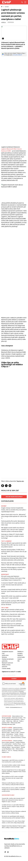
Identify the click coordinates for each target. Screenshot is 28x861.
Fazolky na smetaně (7, 729)
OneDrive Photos (17, 744)
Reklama (4, 657)
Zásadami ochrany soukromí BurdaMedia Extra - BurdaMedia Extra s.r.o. (14, 693)
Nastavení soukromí (7, 663)
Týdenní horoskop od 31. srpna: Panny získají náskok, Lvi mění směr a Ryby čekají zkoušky (13, 821)
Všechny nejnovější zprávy (14, 496)
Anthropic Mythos (6, 747)
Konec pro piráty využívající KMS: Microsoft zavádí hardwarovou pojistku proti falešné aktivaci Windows (13, 602)
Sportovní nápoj (6, 732)
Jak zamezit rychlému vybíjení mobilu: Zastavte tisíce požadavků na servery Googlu (13, 765)
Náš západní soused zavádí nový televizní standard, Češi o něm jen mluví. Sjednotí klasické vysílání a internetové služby (12, 529)
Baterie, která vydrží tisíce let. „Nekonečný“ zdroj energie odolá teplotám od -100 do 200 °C (13, 516)
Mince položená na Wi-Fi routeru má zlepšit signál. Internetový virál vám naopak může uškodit (12, 778)
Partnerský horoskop (17, 717)
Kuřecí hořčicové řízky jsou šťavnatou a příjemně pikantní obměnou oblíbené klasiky (14, 812)
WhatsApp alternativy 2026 (8, 724)
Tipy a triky (4, 607)
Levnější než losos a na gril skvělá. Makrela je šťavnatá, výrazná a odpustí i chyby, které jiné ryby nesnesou (13, 806)
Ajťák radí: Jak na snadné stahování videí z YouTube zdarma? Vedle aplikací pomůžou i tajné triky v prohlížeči (13, 632)
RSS (19, 661)
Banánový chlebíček (7, 730)
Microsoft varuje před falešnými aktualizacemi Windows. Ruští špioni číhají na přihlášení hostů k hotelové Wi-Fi (13, 578)
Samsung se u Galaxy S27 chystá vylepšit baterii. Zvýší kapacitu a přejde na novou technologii (12, 536)
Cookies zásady (6, 668)
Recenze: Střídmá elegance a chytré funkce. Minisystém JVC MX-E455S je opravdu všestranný (13, 569)
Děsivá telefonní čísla (17, 716)
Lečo (12, 735)
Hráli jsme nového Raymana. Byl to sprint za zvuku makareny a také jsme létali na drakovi (13, 783)
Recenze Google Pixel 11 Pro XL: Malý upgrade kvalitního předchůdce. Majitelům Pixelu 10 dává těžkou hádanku (14, 771)
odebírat (14, 678)
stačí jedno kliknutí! (17, 54)
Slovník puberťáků (6, 717)
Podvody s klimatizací (18, 750)
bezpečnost (5, 574)
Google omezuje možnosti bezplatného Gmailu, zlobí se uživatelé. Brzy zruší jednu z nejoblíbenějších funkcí (13, 509)
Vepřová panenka (17, 727)
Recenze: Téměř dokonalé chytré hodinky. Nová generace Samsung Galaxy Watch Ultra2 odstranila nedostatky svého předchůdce (13, 558)
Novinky (7, 6)
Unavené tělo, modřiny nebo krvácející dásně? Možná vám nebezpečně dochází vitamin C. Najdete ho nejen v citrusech (13, 800)
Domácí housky (5, 737)
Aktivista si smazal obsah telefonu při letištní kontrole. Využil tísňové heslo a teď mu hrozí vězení (14, 591)
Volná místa (5, 655)
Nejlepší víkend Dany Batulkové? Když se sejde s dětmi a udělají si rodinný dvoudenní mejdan (14, 826)
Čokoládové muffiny (18, 729)
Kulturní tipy (9, 721)
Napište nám (20, 481)
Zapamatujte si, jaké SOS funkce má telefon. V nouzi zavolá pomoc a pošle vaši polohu (13, 761)
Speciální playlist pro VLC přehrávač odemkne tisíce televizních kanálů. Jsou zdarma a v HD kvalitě (12, 625)
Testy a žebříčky (6, 541)
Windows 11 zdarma (19, 745)
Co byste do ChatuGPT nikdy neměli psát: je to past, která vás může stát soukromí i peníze (13, 584)
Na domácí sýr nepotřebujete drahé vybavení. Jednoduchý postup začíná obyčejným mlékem (13, 817)
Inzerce (20, 659)
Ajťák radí (15, 721)
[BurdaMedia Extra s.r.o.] (10, 646)
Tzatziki (16, 734)
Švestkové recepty (18, 735)
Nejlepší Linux (5, 752)
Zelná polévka (9, 734)
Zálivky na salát (15, 732)
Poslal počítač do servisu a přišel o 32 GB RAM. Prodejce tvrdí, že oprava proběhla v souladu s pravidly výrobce (13, 789)
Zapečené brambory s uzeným (18, 737)
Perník (7, 735)
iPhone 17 (4, 750)
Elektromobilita (19, 749)
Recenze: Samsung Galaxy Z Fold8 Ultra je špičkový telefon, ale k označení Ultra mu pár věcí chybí (14, 551)
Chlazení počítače (17, 740)
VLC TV (10, 750)
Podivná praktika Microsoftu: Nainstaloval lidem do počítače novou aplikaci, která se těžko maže (13, 523)
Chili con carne (16, 730)
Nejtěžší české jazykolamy (12, 719)
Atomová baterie (16, 747)
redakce (3, 22)
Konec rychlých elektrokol (8, 742)
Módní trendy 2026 (15, 722)
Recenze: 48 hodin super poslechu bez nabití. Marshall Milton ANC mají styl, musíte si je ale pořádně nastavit (13, 545)
